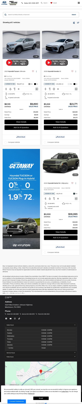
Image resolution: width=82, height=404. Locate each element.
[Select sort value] (77, 22)
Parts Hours (10, 357)
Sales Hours (10, 325)
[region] (21, 115)
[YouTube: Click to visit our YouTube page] (11, 319)
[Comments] (36, 89)
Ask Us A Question (21, 127)
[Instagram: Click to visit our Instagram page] (15, 319)
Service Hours (11, 353)
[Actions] (36, 71)
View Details (21, 122)
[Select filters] (74, 22)
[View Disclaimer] (18, 89)
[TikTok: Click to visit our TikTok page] (19, 319)
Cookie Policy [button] (64, 391)
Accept (41, 398)
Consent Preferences (17, 401)
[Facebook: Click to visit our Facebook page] (6, 319)
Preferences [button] (31, 393)
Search (74, 14)
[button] (38, 44)
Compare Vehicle (14, 142)
